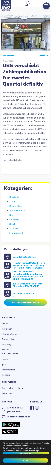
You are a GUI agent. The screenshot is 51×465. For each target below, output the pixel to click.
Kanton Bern (15, 219)
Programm (7, 328)
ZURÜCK (44, 55)
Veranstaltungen (10, 334)
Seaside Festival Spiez (24, 257)
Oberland (14, 197)
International (16, 233)
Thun (12, 201)
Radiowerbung (9, 339)
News (5, 323)
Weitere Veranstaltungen (25, 302)
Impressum (7, 393)
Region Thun (15, 206)
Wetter (5, 349)
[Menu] (46, 5)
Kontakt (6, 374)
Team (5, 359)
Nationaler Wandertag (24, 293)
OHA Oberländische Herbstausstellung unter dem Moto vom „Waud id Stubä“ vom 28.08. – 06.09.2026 (28, 275)
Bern (11, 215)
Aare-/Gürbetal (17, 210)
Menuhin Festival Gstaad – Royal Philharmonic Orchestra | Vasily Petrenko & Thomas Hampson (29, 265)
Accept (25, 460)
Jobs (4, 364)
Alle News (8, 55)
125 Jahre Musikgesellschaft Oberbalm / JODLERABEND (27, 285)
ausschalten (26, 453)
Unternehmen (10, 353)
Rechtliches (9, 382)
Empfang (6, 344)
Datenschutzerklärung (13, 388)
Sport (12, 224)
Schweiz (13, 228)
